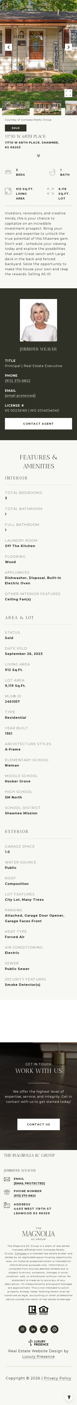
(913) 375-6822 (18, 381)
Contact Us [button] (38, 1124)
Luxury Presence (38, 1356)
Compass (21, 1253)
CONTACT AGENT (38, 424)
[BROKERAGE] (54, 1329)
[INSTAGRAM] (22, 1329)
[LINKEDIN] (33, 1329)
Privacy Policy (57, 1378)
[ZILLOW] (44, 1329)
